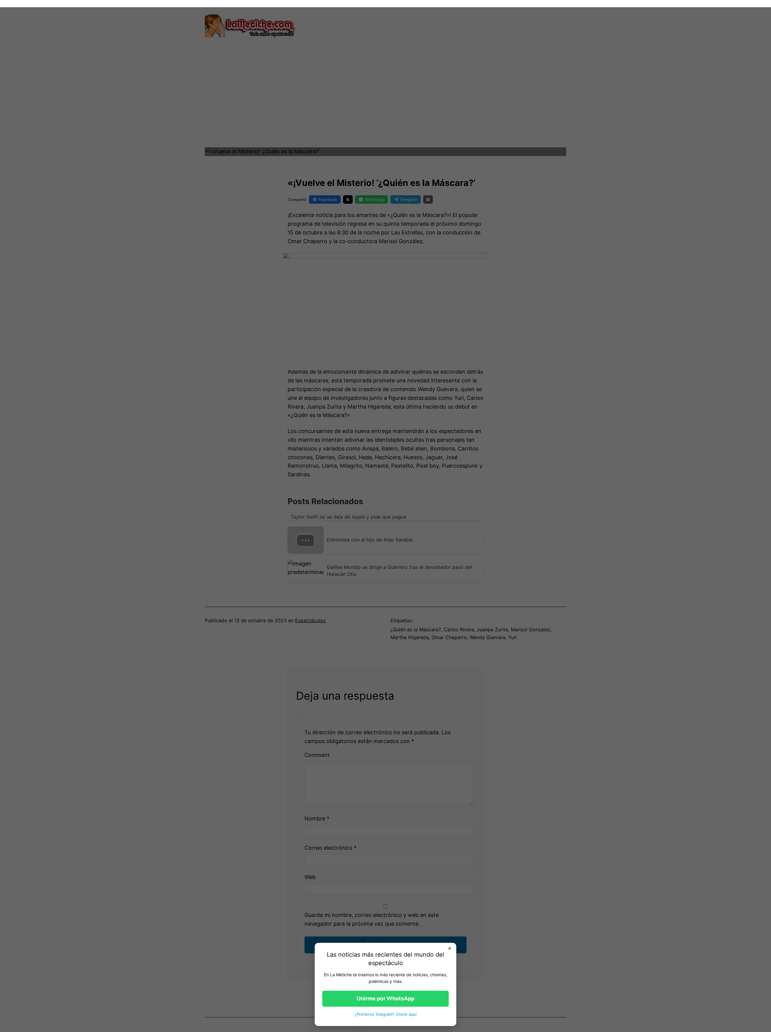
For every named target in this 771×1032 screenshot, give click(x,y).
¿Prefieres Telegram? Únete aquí (386, 1014)
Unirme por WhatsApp (385, 998)
